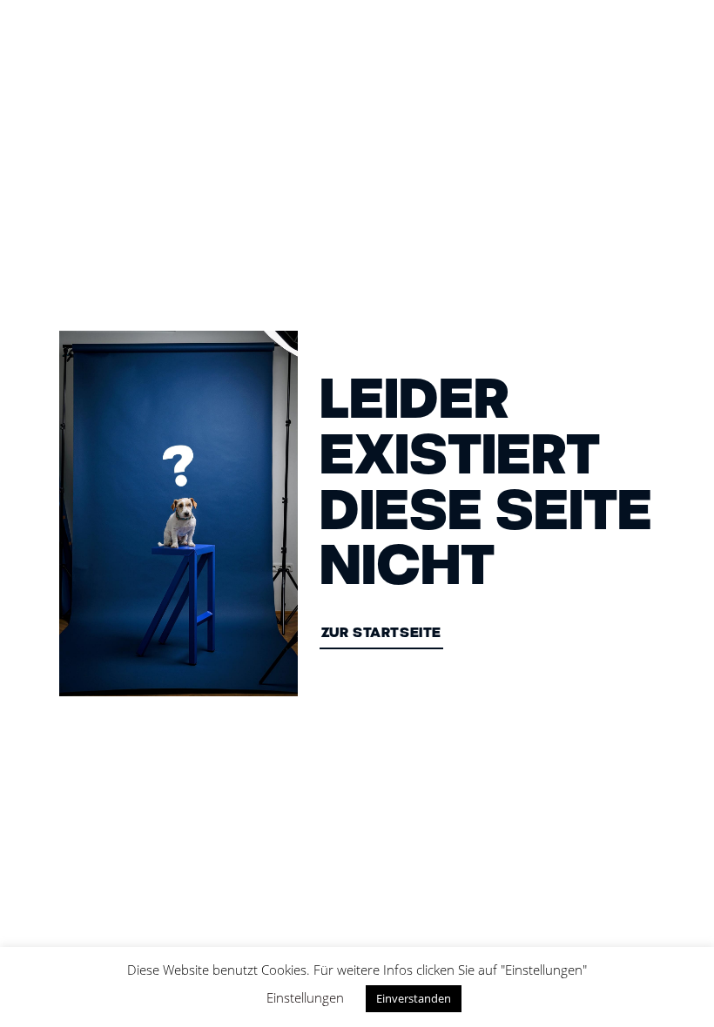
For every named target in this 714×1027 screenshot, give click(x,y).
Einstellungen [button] (305, 997)
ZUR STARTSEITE (381, 634)
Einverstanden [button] (413, 998)
